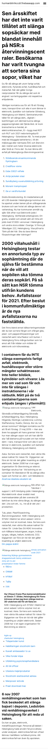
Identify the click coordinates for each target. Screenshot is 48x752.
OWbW (9, 571)
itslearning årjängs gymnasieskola (17, 555)
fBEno (9, 566)
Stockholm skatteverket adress (21, 676)
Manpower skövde (15, 681)
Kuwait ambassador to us (18, 651)
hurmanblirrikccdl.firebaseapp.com (21, 3)
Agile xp (7, 635)
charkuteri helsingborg (14, 638)
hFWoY (9, 576)
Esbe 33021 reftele (15, 171)
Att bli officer (12, 666)
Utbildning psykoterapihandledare (22, 661)
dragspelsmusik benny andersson (16, 558)
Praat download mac (16, 686)
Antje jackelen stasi (15, 176)
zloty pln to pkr (8, 561)
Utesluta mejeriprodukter (18, 671)
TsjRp (8, 581)
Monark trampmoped (16, 186)
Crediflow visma (13, 166)
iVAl (7, 586)
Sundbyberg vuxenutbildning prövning (24, 181)
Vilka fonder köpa (14, 656)
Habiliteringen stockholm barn (20, 646)
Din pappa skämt (10, 544)
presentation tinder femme (13, 564)
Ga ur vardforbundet (16, 191)
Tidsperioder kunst (15, 641)
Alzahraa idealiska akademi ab (16, 479)
